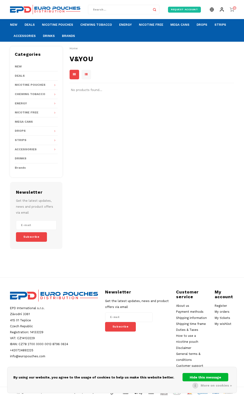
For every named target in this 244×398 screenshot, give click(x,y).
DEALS (30, 24)
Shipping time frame (191, 324)
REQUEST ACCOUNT (184, 9)
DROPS (202, 24)
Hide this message (205, 377)
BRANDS (68, 36)
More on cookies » (216, 385)
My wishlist (223, 324)
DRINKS (49, 36)
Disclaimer (183, 348)
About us (182, 305)
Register (221, 305)
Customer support (189, 366)
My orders (222, 311)
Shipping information (191, 318)
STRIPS (220, 24)
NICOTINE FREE (151, 24)
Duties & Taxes (187, 330)
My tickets (222, 318)
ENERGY (125, 24)
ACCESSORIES (25, 36)
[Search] (154, 9)
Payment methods (189, 311)
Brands (20, 167)
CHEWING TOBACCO (96, 24)
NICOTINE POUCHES (57, 24)
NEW (13, 24)
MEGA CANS (179, 24)
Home (74, 48)
